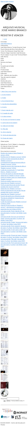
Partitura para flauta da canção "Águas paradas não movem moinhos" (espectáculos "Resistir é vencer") (12, 186)
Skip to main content (7, 1)
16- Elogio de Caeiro (7, 138)
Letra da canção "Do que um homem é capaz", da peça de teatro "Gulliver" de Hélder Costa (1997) (13, 218)
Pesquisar (4, 398)
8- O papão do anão (7, 113)
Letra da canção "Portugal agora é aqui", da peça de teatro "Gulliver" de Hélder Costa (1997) (14, 244)
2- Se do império (6, 94)
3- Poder (3, 98)
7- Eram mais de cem (7, 110)
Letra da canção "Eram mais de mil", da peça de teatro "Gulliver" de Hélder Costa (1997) (13, 213)
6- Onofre (4, 107)
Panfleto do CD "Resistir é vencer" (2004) (13, 157)
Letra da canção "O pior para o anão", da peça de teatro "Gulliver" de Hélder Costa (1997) (13, 231)
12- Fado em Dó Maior (7, 126)
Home (5, 39)
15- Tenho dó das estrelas (8, 135)
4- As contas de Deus (7, 101)
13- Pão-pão (4, 129)
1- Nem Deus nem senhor (8, 91)
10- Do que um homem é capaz (10, 119)
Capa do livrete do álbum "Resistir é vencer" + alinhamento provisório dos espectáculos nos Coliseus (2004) (12, 207)
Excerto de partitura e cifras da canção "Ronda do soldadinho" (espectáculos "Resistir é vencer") (12, 198)
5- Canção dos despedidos (9, 104)
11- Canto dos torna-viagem (9, 122)
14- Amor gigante (6, 132)
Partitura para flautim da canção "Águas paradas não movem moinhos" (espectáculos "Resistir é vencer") (13, 192)
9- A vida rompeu (6, 116)
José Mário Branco (6, 43)
